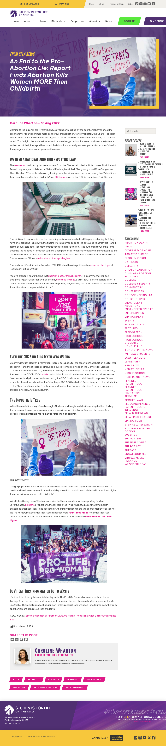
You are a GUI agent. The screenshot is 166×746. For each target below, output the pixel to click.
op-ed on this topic (100, 265)
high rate (30, 504)
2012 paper (61, 176)
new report (20, 165)
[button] (62, 4)
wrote (45, 374)
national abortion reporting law (53, 258)
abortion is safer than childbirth (64, 275)
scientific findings (65, 279)
